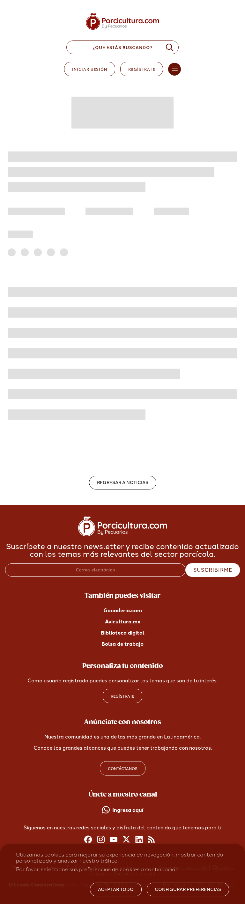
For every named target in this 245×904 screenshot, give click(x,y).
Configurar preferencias (188, 889)
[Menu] (174, 69)
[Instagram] (101, 840)
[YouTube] (113, 840)
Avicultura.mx (122, 622)
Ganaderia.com (122, 610)
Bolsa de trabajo (122, 644)
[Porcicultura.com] (122, 535)
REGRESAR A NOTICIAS (122, 482)
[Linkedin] (139, 840)
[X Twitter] (126, 840)
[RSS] (152, 840)
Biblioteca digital (123, 633)
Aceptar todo (116, 889)
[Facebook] (88, 840)
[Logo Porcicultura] (122, 30)
